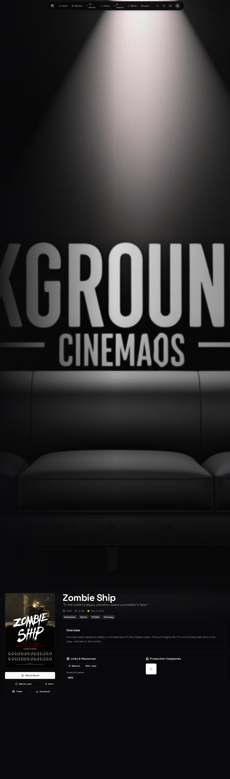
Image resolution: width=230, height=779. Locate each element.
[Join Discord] (170, 6)
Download (45, 691)
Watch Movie (32, 675)
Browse (145, 5)
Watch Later (25, 684)
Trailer (19, 691)
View (90, 665)
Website (76, 665)
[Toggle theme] (164, 6)
